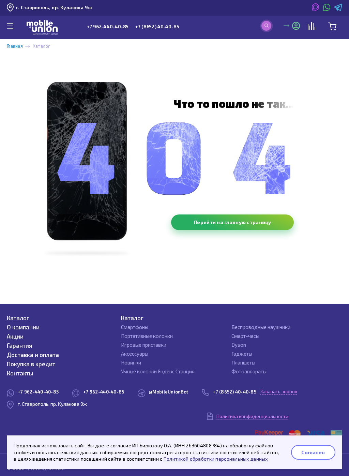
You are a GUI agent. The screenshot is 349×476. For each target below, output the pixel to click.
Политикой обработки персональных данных (216, 459)
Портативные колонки (147, 336)
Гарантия (19, 345)
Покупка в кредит (31, 363)
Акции (15, 336)
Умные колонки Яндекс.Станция (158, 371)
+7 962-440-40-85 (107, 26)
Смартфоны (134, 327)
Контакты (20, 373)
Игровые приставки (143, 345)
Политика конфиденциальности (252, 416)
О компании (23, 327)
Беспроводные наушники (260, 327)
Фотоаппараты (249, 371)
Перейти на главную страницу (232, 222)
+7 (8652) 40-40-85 (157, 26)
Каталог (18, 317)
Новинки (131, 362)
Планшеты (243, 362)
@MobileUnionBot (168, 392)
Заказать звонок (278, 391)
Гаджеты (241, 354)
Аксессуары (134, 354)
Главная (15, 46)
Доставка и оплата (33, 354)
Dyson (238, 345)
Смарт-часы (245, 336)
